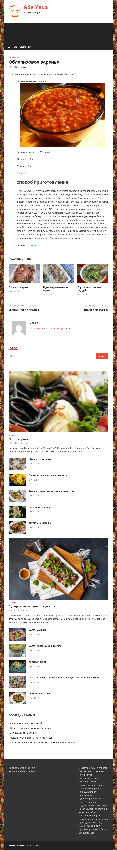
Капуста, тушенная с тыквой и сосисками (31, 737)
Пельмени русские (39, 507)
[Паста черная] (58, 432)
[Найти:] (58, 356)
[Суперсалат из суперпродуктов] (58, 600)
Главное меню (21, 46)
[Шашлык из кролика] (17, 469)
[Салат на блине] (17, 639)
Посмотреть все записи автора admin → (51, 328)
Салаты (12, 602)
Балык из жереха (18, 287)
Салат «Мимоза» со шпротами (45, 645)
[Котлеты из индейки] (17, 532)
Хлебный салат (37, 661)
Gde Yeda (36, 7)
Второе (12, 435)
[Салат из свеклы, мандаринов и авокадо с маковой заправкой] (17, 687)
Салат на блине (37, 629)
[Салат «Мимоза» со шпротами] (17, 655)
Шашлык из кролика (40, 459)
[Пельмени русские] (17, 516)
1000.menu (32, 245)
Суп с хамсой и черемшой (23, 732)
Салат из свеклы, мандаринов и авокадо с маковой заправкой (64, 677)
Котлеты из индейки (40, 522)
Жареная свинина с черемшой (26, 723)
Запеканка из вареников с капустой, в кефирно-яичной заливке (43, 742)
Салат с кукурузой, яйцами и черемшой (30, 728)
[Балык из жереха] (24, 284)
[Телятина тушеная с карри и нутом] (17, 485)
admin (26, 67)
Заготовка (14, 57)
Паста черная (18, 439)
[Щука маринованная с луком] (58, 284)
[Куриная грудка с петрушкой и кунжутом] (17, 501)
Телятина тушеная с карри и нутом (48, 475)
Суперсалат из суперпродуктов (32, 606)
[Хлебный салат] (17, 671)
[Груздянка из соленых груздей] (92, 284)
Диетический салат (39, 693)
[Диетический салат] (17, 703)
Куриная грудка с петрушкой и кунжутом (51, 491)
